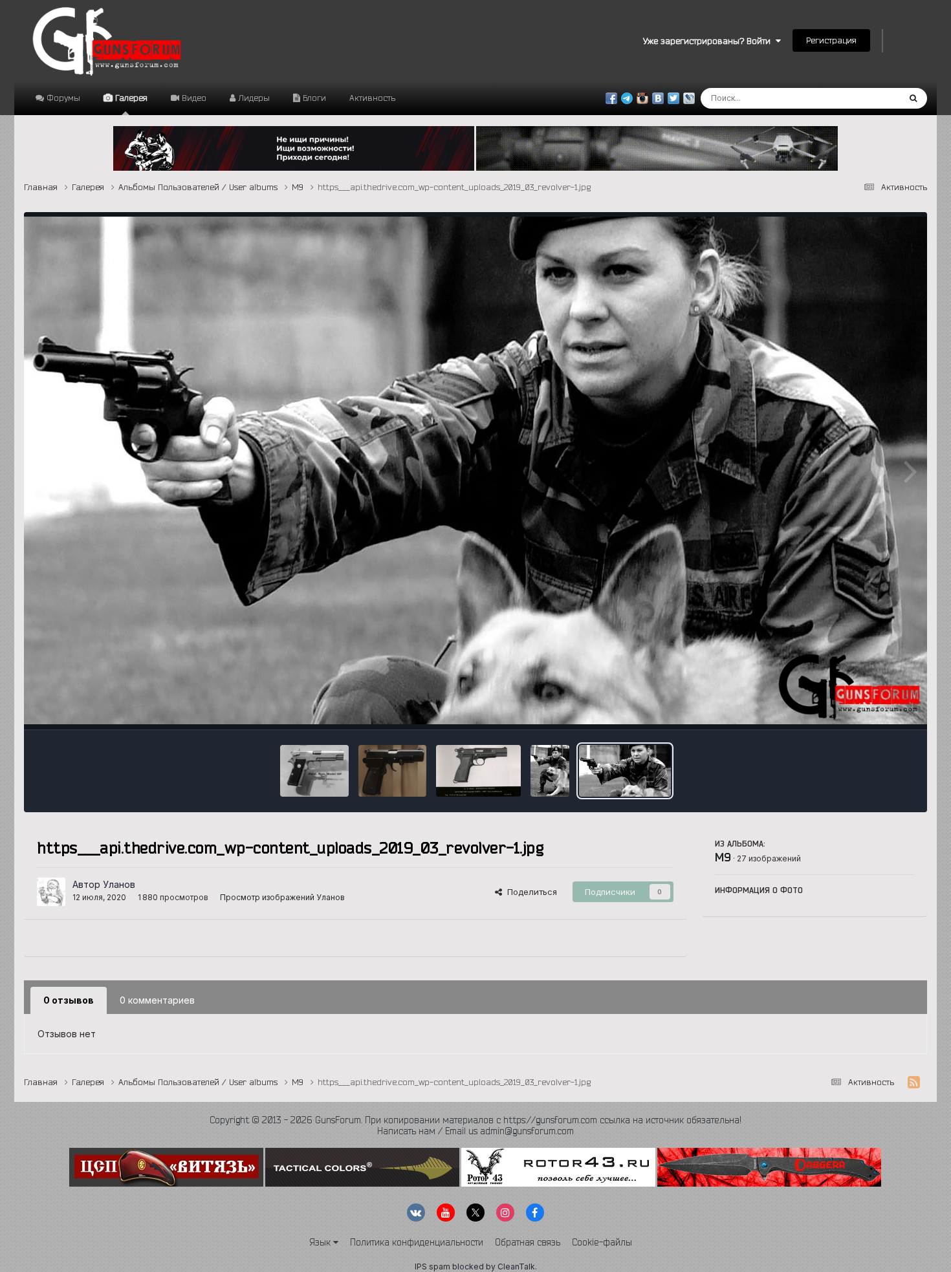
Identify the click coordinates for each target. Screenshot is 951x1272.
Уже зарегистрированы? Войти (709, 40)
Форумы (62, 97)
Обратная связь (527, 1242)
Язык (321, 1242)
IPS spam (432, 1266)
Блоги (313, 97)
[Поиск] (913, 98)
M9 (723, 856)
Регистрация (831, 40)
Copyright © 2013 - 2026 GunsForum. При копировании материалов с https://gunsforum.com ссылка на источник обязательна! (475, 1120)
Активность (372, 97)
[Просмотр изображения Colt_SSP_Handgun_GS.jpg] (314, 771)
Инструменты (870, 706)
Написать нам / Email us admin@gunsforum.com (475, 1131)
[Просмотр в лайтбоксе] (475, 470)
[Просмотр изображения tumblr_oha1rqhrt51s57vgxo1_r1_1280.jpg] (478, 771)
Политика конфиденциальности (416, 1242)
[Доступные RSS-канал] (914, 1082)
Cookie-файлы (602, 1242)
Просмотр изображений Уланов (282, 897)
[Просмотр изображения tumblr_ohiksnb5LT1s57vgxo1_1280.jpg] (392, 771)
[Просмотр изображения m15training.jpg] (549, 771)
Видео (192, 97)
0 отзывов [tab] (68, 1000)
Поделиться (529, 892)
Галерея (130, 97)
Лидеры (252, 97)
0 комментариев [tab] (157, 1000)
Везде (870, 98)
